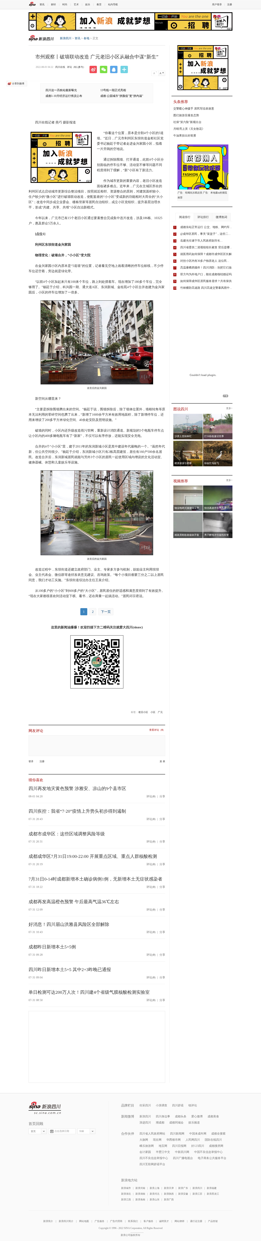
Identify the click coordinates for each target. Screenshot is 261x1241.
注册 (229, 4)
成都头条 (180, 1116)
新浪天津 (169, 1188)
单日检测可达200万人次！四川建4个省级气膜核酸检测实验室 (89, 992)
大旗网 (143, 1139)
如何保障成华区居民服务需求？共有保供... (207, 281)
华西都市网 (173, 1139)
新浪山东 (154, 1199)
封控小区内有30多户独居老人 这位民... (204, 260)
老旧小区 (143, 712)
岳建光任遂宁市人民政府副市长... (201, 240)
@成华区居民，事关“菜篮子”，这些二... (205, 233)
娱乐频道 (194, 1122)
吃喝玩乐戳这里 (193, 192)
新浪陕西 (169, 1193)
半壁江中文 (163, 1152)
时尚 (64, 4)
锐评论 (192, 1105)
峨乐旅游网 (146, 1145)
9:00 (82, 1131)
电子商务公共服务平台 (212, 1158)
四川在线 (60, 67)
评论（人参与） (76, 67)
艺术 (76, 4)
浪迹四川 (145, 1122)
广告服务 (99, 1221)
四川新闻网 (177, 1133)
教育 (99, 4)
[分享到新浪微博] (95, 69)
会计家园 (145, 1152)
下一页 (106, 611)
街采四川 (145, 1105)
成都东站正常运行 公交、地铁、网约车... (206, 227)
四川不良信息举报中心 (153, 1158)
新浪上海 (154, 1188)
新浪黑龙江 (213, 1193)
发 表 (162, 761)
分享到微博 (18, 83)
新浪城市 (126, 1188)
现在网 (157, 1139)
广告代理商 (116, 1221)
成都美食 (213, 1116)
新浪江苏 (197, 1193)
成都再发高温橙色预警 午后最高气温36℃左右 (74, 901)
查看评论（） (157, 730)
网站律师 (179, 1221)
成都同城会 (176, 1122)
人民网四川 (193, 1139)
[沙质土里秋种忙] (188, 415)
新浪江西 (126, 1199)
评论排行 (203, 217)
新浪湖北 (126, 1193)
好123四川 (197, 1145)
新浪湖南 (140, 1193)
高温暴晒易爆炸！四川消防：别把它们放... (207, 267)
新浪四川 (41, 38)
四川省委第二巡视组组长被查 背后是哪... (206, 247)
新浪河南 (140, 1188)
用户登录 (217, 4)
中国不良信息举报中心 (208, 1152)
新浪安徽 (183, 1193)
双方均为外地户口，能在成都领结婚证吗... (207, 274)
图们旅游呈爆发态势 (186, 115)
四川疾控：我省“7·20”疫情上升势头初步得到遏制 (77, 811)
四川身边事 (163, 1116)
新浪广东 (183, 1188)
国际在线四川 (213, 1139)
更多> (229, 408)
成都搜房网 (216, 1145)
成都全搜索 (218, 1133)
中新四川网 (182, 1152)
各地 (86, 38)
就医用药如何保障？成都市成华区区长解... (207, 254)
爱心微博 (197, 1116)
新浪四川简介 (66, 1221)
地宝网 (163, 1145)
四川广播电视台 (183, 1158)
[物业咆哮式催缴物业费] (199, 486)
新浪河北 (154, 1193)
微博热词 (221, 217)
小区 (152, 712)
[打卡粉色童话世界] (218, 415)
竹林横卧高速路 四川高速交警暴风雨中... (206, 287)
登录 (31, 761)
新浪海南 (140, 1199)
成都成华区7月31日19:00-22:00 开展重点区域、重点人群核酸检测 (93, 856)
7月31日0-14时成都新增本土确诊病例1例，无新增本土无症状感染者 (95, 879)
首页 (33, 1131)
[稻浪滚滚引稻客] (188, 442)
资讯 (42, 4)
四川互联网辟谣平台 (152, 1164)
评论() (151, 796)
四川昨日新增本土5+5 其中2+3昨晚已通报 (70, 969)
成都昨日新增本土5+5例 (52, 946)
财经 (53, 4)
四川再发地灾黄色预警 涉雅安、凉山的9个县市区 (77, 788)
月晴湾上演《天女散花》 (189, 128)
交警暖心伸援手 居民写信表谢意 (193, 108)
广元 (160, 712)
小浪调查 (161, 1105)
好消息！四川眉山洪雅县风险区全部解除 (69, 924)
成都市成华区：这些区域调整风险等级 (67, 833)
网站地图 (84, 1221)
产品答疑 (213, 1221)
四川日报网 (179, 1145)
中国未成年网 (197, 1133)
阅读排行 (184, 217)
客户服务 (148, 1221)
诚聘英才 (164, 1221)
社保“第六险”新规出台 (187, 122)
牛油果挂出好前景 (184, 135)
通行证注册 (196, 1221)
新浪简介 (48, 1221)
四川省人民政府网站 (152, 1133)
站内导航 (113, 4)
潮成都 (160, 1122)
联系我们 (133, 1221)
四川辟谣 (178, 1105)
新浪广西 (169, 1199)
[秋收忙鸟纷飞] (218, 442)
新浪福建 (212, 1188)
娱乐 (87, 4)
